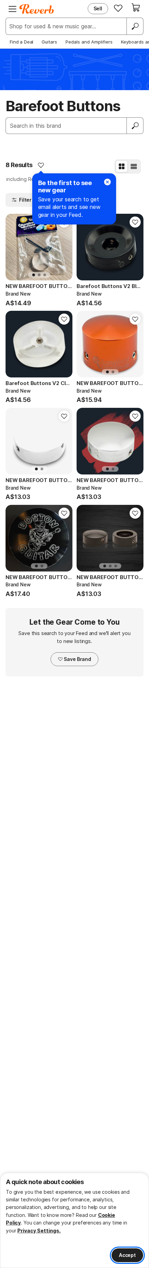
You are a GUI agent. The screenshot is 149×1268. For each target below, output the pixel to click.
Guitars (49, 42)
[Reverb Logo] (36, 9)
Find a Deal (21, 42)
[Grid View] (121, 166)
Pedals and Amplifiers (89, 42)
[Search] (134, 26)
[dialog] (74, 1220)
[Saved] (118, 8)
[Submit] (135, 125)
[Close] (107, 182)
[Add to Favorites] (40, 165)
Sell (98, 8)
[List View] (133, 166)
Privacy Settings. (39, 1230)
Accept (127, 1255)
